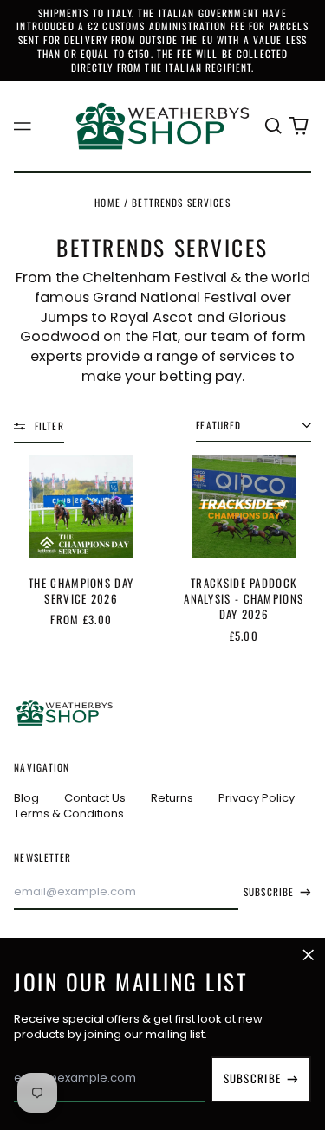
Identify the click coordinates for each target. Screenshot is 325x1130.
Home (107, 202)
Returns (172, 798)
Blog (26, 798)
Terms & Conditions (69, 813)
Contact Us (95, 798)
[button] (272, 126)
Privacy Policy (256, 798)
